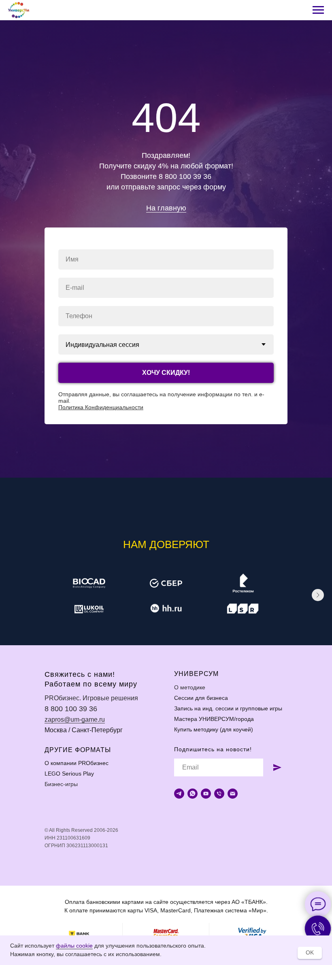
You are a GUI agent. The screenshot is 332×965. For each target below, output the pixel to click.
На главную (166, 452)
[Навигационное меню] (318, 10)
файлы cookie (74, 945)
